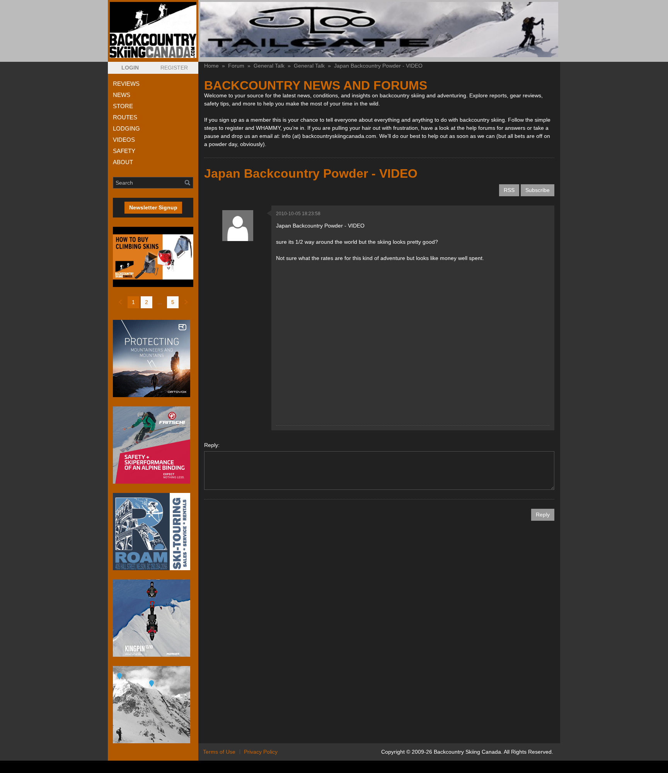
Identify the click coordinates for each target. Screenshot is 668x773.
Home (211, 66)
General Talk (269, 66)
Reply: (212, 445)
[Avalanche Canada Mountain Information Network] (153, 704)
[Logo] (153, 30)
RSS (509, 190)
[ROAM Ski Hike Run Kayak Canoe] (153, 531)
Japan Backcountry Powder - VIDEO (378, 66)
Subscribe (537, 190)
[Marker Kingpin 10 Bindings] (153, 618)
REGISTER (174, 68)
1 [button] (133, 302)
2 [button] (146, 302)
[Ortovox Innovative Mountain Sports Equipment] (153, 358)
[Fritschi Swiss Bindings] (153, 445)
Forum (236, 66)
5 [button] (172, 302)
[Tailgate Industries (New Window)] (379, 29)
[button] (130, 68)
